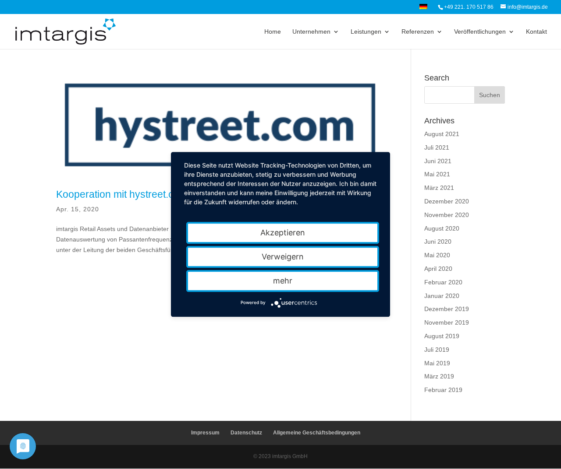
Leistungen (366, 31)
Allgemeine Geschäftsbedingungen (316, 433)
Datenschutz (246, 433)
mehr (282, 280)
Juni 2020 (437, 241)
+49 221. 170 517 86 (469, 7)
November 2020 (446, 214)
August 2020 (441, 228)
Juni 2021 (437, 161)
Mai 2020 (437, 255)
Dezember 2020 (446, 201)
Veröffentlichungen (480, 31)
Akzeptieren (282, 232)
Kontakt (536, 31)
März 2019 (439, 376)
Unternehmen (311, 31)
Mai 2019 (437, 363)
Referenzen (417, 31)
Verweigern (283, 256)
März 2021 (439, 187)
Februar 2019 (443, 389)
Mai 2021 (437, 174)
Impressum (205, 433)
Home (272, 31)
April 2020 (438, 268)
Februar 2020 (443, 282)
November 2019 (446, 322)
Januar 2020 (441, 295)
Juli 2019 (436, 349)
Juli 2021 (436, 147)
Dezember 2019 (446, 308)
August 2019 (441, 336)
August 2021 (441, 133)
